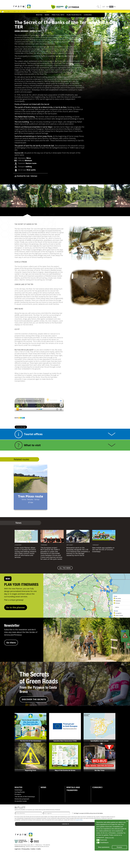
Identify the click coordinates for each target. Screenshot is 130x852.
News (47, 15)
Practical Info (58, 15)
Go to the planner (15, 607)
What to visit (32, 445)
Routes (39, 15)
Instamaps (34, 176)
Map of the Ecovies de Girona (65, 770)
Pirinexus (18, 794)
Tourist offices (33, 434)
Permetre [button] (119, 847)
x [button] (127, 821)
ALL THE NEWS (65, 568)
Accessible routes (21, 801)
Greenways (18, 790)
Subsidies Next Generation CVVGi (65, 741)
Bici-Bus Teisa (99, 770)
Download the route (23, 176)
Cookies (33, 849)
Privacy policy (26, 849)
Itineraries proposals (22, 799)
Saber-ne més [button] (109, 837)
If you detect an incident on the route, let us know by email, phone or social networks (25, 11)
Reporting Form (30, 770)
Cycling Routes (20, 792)
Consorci (88, 15)
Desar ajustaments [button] (103, 847)
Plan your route (74, 15)
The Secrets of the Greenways (30, 741)
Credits (39, 849)
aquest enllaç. (79, 820)
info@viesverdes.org (20, 846)
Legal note (18, 849)
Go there (11, 642)
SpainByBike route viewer (99, 741)
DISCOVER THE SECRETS (34, 699)
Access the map (20, 427)
